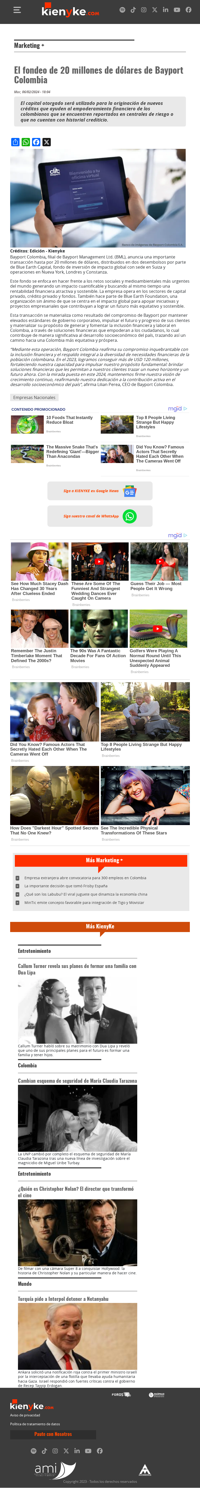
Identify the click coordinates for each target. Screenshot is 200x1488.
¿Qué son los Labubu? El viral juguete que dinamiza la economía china (85, 894)
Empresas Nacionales (34, 397)
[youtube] (177, 11)
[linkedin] (165, 11)
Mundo (25, 1284)
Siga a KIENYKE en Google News (92, 490)
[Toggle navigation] (17, 10)
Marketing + (29, 46)
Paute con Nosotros (53, 1434)
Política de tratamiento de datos (35, 1424)
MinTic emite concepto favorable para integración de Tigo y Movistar (84, 902)
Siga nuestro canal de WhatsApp (92, 516)
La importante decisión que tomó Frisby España (66, 885)
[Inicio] (71, 10)
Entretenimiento (34, 951)
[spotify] (122, 11)
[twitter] (155, 11)
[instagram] (143, 11)
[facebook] (188, 11)
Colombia (27, 1065)
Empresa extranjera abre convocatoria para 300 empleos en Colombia (85, 877)
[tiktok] (133, 11)
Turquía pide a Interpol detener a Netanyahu (63, 1299)
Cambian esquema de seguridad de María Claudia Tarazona (77, 1081)
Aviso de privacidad (25, 1415)
